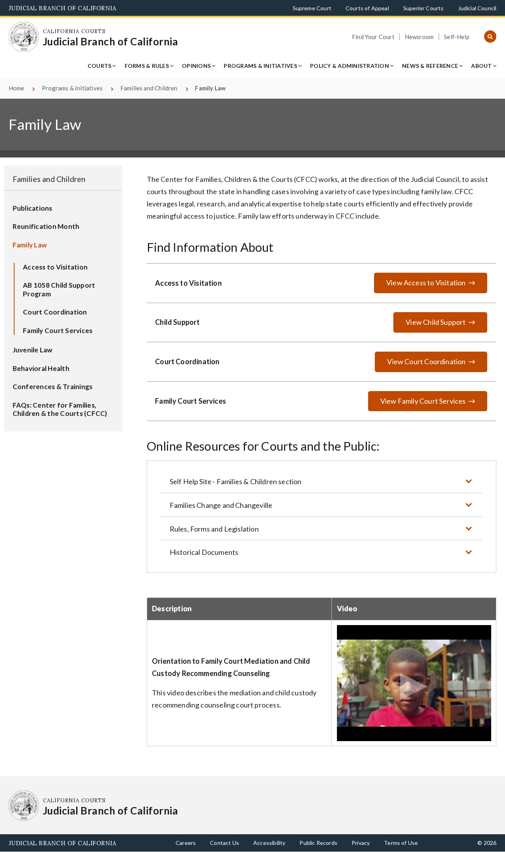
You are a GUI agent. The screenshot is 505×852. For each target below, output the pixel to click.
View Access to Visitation (426, 282)
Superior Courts (423, 8)
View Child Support (436, 322)
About (481, 65)
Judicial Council (477, 8)
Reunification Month (46, 226)
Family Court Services (57, 330)
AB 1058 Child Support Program (59, 289)
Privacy (361, 842)
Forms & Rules (147, 65)
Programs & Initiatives (260, 65)
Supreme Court (312, 8)
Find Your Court (373, 36)
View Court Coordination (426, 361)
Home (16, 88)
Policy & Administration (349, 65)
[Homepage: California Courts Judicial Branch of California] (24, 37)
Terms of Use (401, 842)
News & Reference (430, 65)
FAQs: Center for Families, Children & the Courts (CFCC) (60, 409)
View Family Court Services (423, 401)
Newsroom (419, 36)
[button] (321, 481)
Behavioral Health (41, 368)
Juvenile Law (32, 350)
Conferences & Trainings (53, 386)
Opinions (196, 65)
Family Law (30, 245)
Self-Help (456, 36)
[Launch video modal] (414, 683)
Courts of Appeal (367, 8)
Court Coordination (55, 312)
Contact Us (224, 842)
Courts (100, 65)
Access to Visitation (55, 267)
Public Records (318, 842)
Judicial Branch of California (62, 8)
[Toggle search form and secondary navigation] (490, 37)
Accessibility (269, 842)
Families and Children (149, 88)
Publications (32, 208)
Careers (186, 842)
